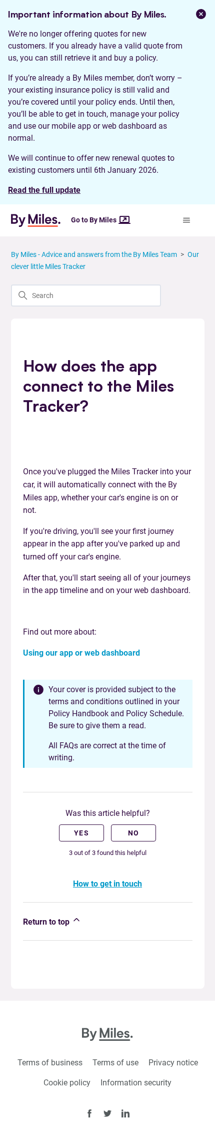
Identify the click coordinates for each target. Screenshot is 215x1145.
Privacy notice (173, 1062)
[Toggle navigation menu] (186, 220)
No (134, 833)
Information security (136, 1082)
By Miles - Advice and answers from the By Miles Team (94, 254)
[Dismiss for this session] (201, 14)
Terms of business (50, 1062)
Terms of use (115, 1062)
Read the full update (44, 190)
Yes (81, 833)
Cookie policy (67, 1082)
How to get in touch (107, 884)
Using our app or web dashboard (81, 653)
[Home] (40, 220)
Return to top (47, 922)
